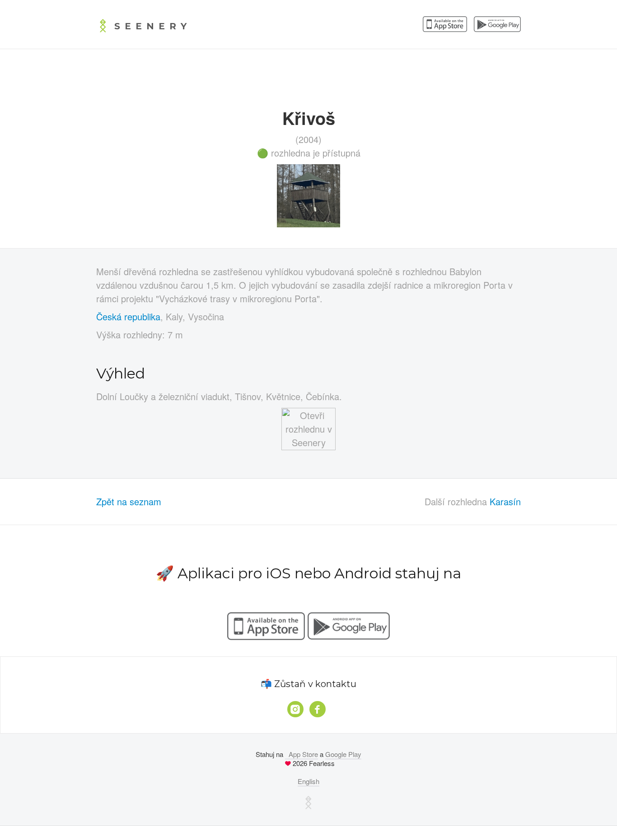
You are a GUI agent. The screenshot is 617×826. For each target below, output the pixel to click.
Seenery (152, 26)
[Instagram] (295, 709)
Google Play (343, 754)
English (308, 781)
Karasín (505, 501)
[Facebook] (317, 709)
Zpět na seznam (128, 501)
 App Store (301, 754)
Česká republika (128, 316)
